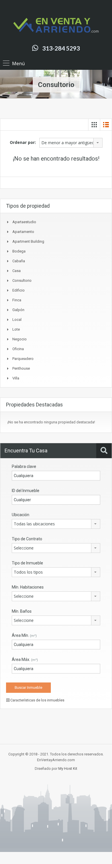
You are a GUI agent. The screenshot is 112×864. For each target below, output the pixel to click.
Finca (16, 300)
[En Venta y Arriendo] (56, 25)
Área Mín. (24, 635)
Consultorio (22, 280)
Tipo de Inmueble (27, 563)
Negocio (19, 339)
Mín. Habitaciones (28, 587)
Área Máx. (25, 659)
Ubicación (20, 514)
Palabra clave (24, 466)
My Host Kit (67, 768)
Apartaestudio (24, 222)
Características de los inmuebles (36, 700)
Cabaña (18, 261)
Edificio (18, 290)
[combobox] (71, 143)
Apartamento (23, 232)
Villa (15, 378)
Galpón (18, 310)
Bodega (19, 251)
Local (17, 319)
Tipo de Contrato (27, 539)
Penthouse (21, 368)
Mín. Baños (22, 611)
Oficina (18, 349)
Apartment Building (28, 241)
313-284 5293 (61, 48)
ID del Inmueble (25, 490)
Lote (16, 329)
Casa (16, 271)
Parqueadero (23, 358)
